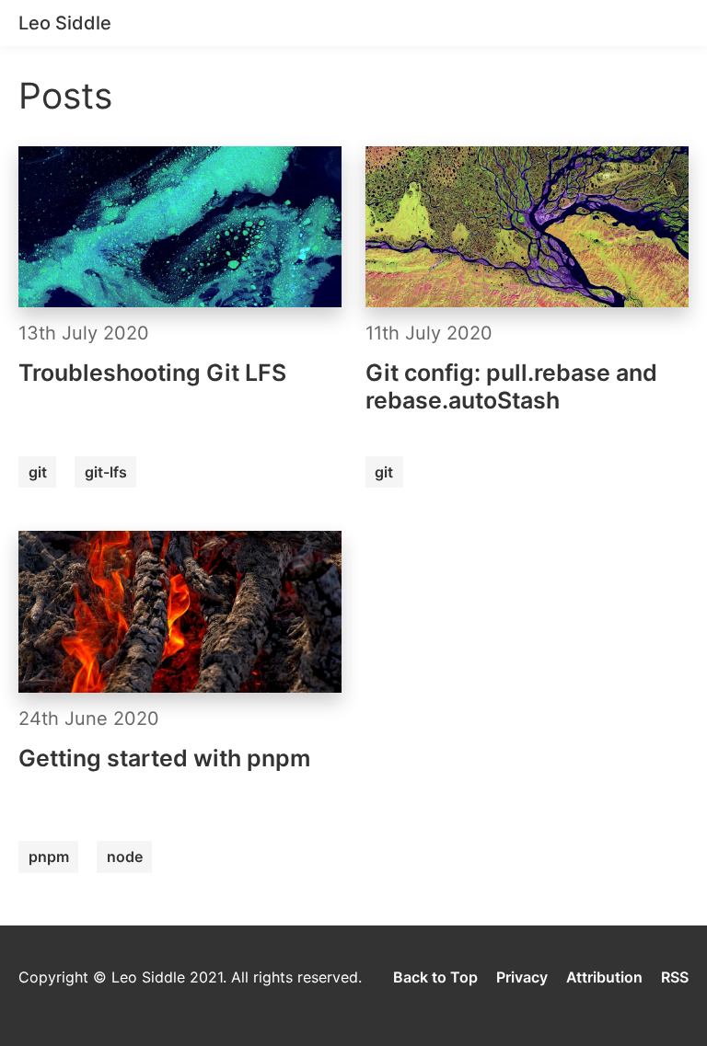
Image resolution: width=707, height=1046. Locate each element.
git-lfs (106, 472)
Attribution (604, 977)
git (38, 472)
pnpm (49, 856)
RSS (675, 977)
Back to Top (435, 977)
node (125, 856)
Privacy (522, 977)
